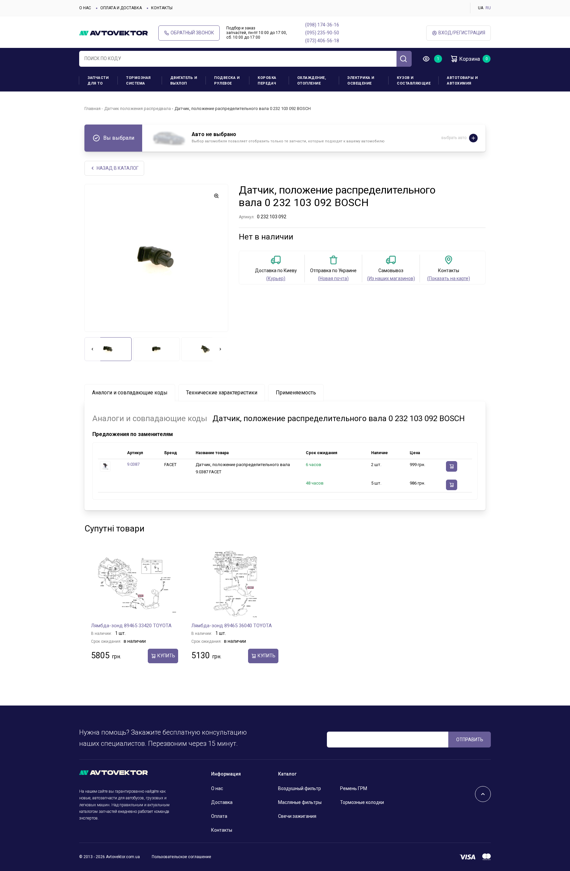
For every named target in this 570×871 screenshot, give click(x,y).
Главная (92, 108)
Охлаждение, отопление (311, 81)
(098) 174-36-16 (322, 24)
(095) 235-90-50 (322, 32)
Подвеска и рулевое (226, 81)
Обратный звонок (192, 32)
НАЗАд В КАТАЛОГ (118, 168)
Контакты (162, 8)
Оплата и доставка (121, 8)
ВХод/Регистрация (461, 32)
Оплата (219, 816)
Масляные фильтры (300, 802)
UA (480, 8)
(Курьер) (275, 278)
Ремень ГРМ (353, 788)
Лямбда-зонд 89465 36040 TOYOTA (231, 626)
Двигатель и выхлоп (183, 81)
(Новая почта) (333, 278)
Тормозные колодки (362, 802)
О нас (85, 8)
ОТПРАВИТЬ (469, 739)
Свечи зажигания (297, 816)
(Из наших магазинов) (391, 278)
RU (488, 8)
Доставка (222, 802)
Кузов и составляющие (413, 81)
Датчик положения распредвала (137, 108)
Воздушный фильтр (299, 788)
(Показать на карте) (448, 278)
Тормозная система (138, 81)
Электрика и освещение (360, 81)
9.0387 (133, 464)
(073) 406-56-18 (322, 40)
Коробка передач (267, 81)
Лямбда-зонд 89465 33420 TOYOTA (131, 626)
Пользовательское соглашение (181, 856)
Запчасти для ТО (98, 81)
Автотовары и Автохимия (462, 81)
